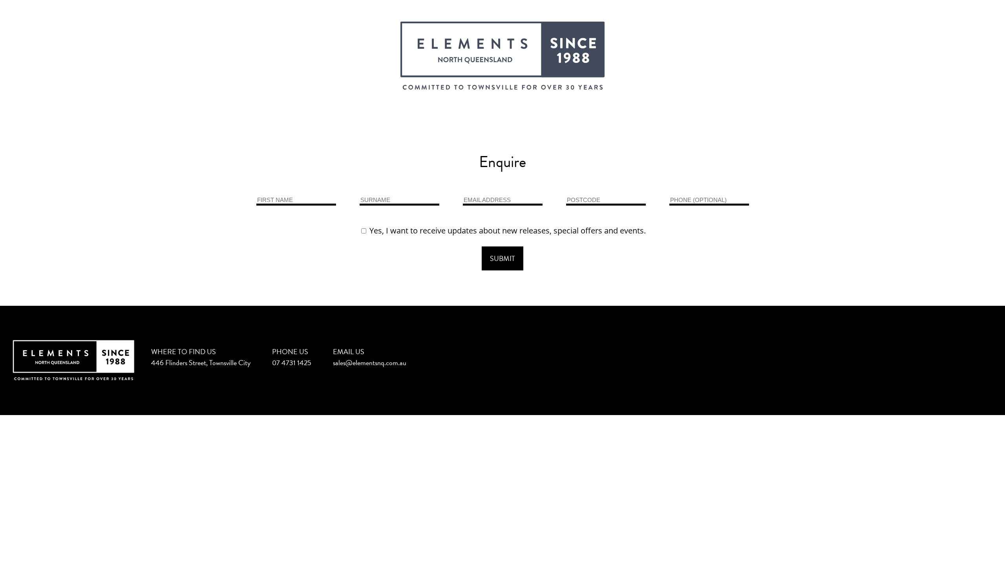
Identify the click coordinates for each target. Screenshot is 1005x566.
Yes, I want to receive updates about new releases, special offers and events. (506, 230)
